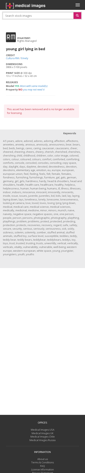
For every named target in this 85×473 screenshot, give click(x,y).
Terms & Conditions (42, 462)
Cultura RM (12, 58)
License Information (42, 469)
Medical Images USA (42, 429)
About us (42, 459)
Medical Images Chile (42, 436)
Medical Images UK (42, 433)
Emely (24, 58)
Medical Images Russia (42, 440)
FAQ (42, 466)
